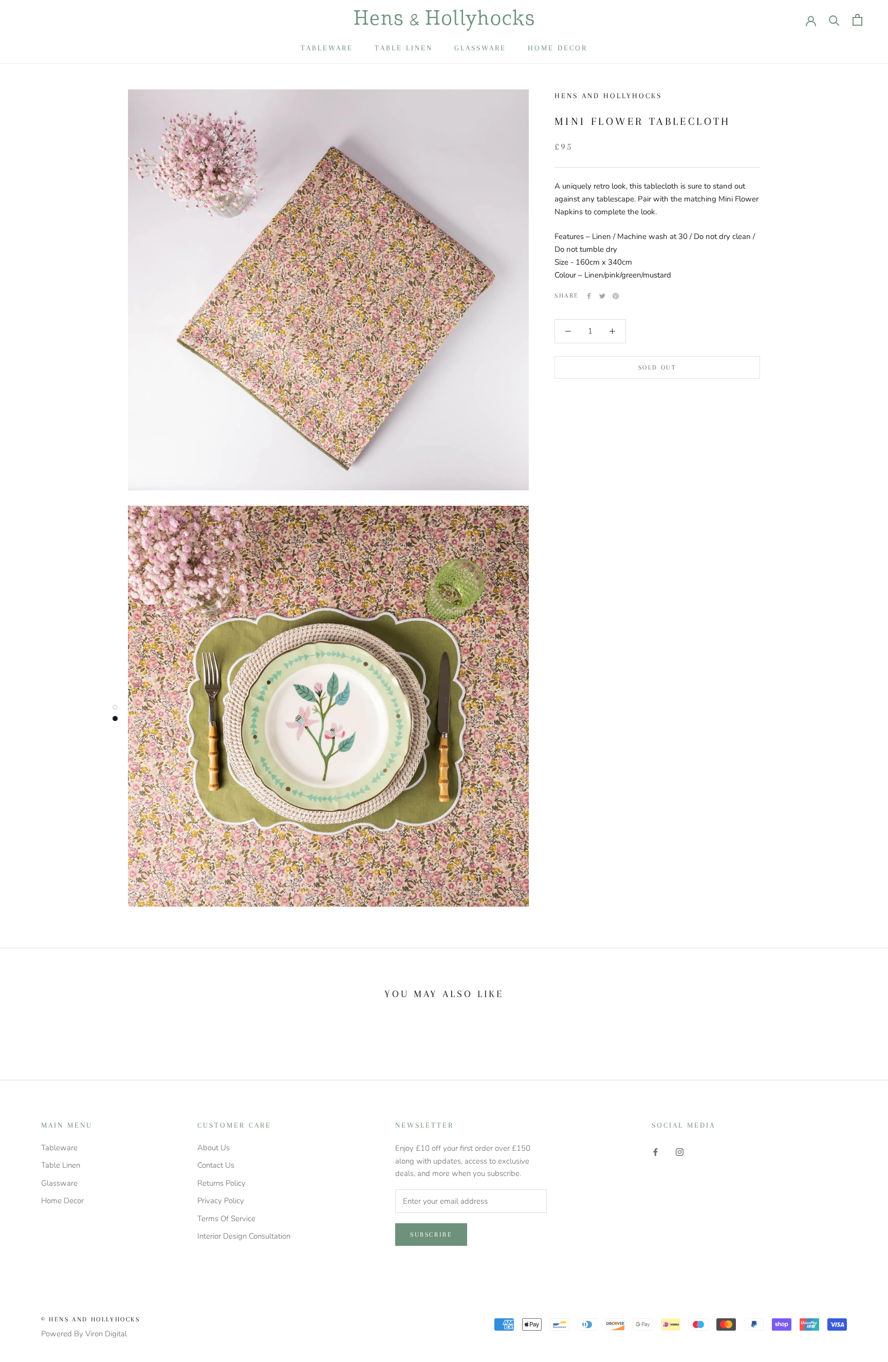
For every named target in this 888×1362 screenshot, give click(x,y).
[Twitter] (602, 296)
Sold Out (657, 367)
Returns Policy (221, 1183)
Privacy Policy (220, 1200)
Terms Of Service (226, 1218)
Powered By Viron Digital (84, 1334)
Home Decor (557, 48)
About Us (213, 1148)
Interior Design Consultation (243, 1236)
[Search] (834, 19)
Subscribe (431, 1234)
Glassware (480, 48)
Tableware (327, 48)
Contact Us (215, 1165)
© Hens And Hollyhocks (90, 1319)
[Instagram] (679, 1151)
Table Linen (404, 48)
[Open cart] (857, 20)
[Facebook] (589, 296)
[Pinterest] (616, 296)
